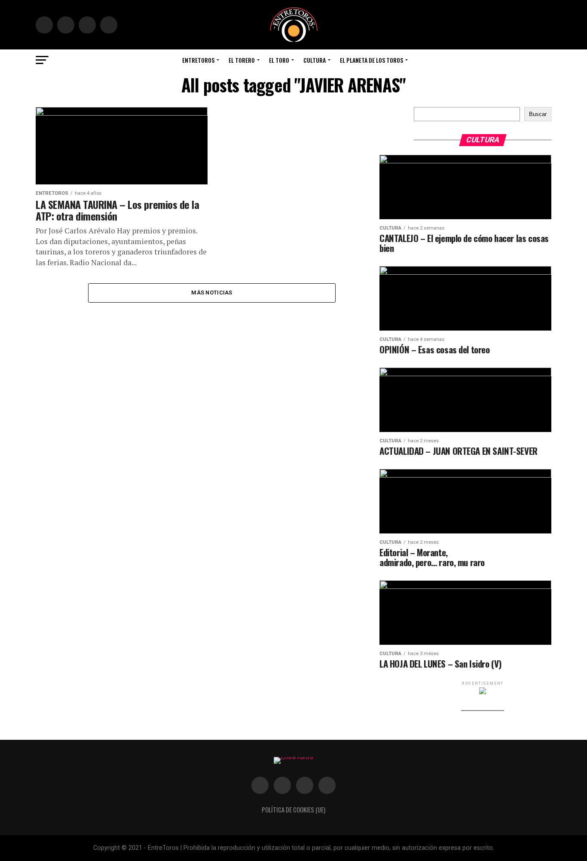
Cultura (314, 59)
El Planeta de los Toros (371, 59)
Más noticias (211, 292)
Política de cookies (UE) (293, 809)
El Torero (242, 59)
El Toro (279, 59)
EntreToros (198, 59)
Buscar (538, 114)
